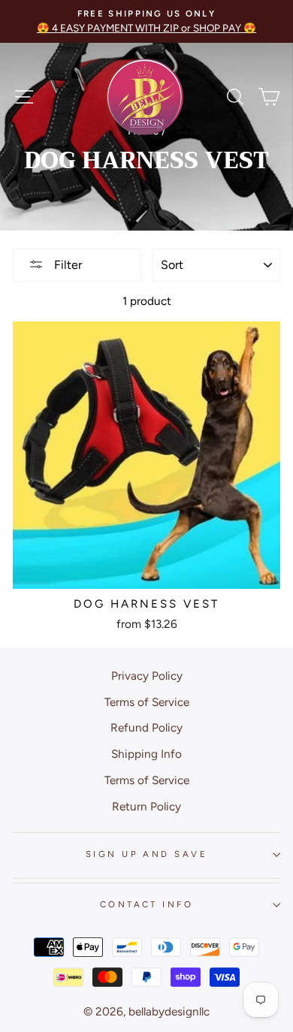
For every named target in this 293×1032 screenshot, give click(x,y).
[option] (146, 21)
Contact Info (146, 904)
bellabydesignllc (169, 1011)
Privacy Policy (147, 675)
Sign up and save (146, 854)
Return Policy (146, 806)
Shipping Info (146, 754)
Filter (66, 265)
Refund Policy (146, 727)
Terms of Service (146, 702)
